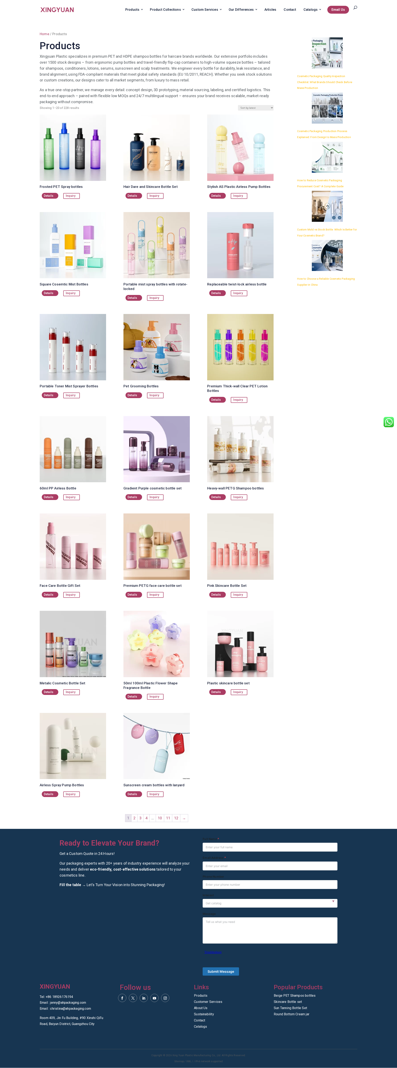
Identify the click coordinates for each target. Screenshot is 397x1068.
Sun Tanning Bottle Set (290, 1008)
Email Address (213, 857)
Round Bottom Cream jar (291, 1014)
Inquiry (70, 195)
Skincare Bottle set (288, 1002)
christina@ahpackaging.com (70, 1009)
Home (44, 34)
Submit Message (221, 971)
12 (176, 818)
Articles (270, 10)
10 (160, 818)
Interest (208, 895)
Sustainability (204, 1014)
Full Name (210, 839)
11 (168, 818)
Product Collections (165, 10)
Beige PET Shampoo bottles (295, 996)
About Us (200, 1008)
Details (48, 195)
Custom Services (204, 10)
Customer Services (208, 1002)
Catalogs (311, 10)
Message (209, 913)
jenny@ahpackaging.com (68, 1003)
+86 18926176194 (59, 997)
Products (132, 10)
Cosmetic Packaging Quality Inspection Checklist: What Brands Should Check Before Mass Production (324, 82)
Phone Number (213, 876)
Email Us (338, 10)
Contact (290, 10)
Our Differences (241, 10)
